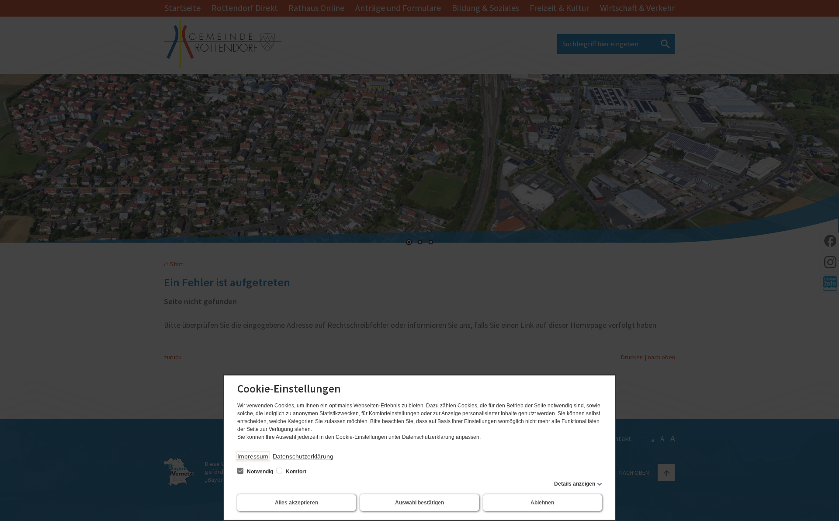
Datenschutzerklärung (303, 456)
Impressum (252, 456)
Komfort (295, 472)
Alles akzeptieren (296, 503)
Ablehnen (542, 503)
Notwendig (260, 472)
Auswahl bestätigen (419, 503)
